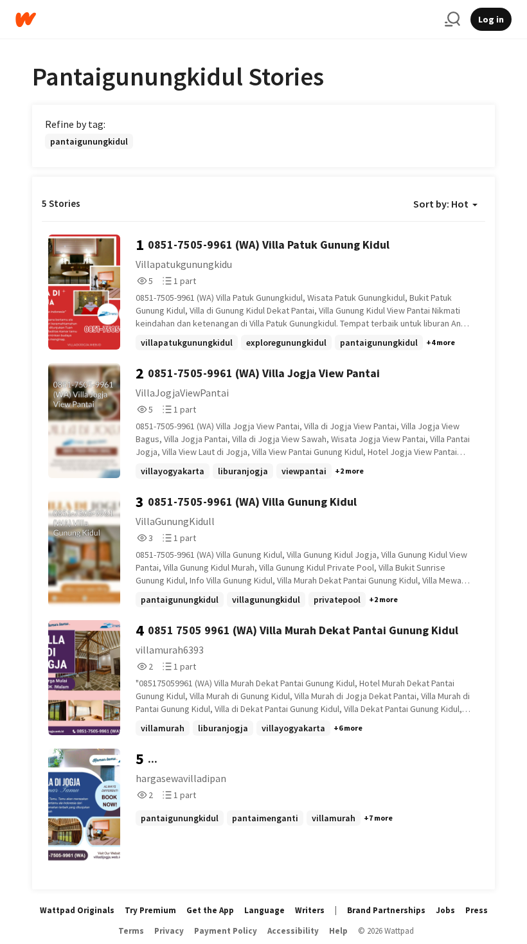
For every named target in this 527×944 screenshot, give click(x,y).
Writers (310, 910)
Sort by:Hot (441, 203)
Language (264, 910)
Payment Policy (225, 930)
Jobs (445, 910)
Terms (131, 930)
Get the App (210, 910)
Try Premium (150, 910)
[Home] (224, 20)
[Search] (452, 19)
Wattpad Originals (77, 910)
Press (476, 910)
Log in (491, 19)
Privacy (169, 930)
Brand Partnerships (386, 910)
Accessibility (293, 930)
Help (338, 930)
